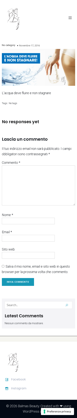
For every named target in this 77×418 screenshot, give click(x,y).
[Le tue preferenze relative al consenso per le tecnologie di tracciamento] (57, 411)
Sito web (8, 249)
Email (7, 232)
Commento (11, 163)
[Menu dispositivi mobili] (70, 18)
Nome (7, 215)
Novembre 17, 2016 (29, 45)
